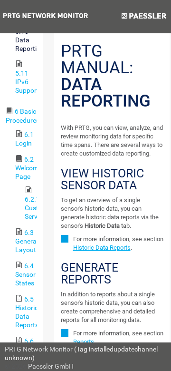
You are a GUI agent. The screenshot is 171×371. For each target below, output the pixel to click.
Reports (83, 341)
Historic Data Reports (102, 247)
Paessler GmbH (51, 366)
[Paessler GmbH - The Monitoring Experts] (143, 16)
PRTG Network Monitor (39, 349)
